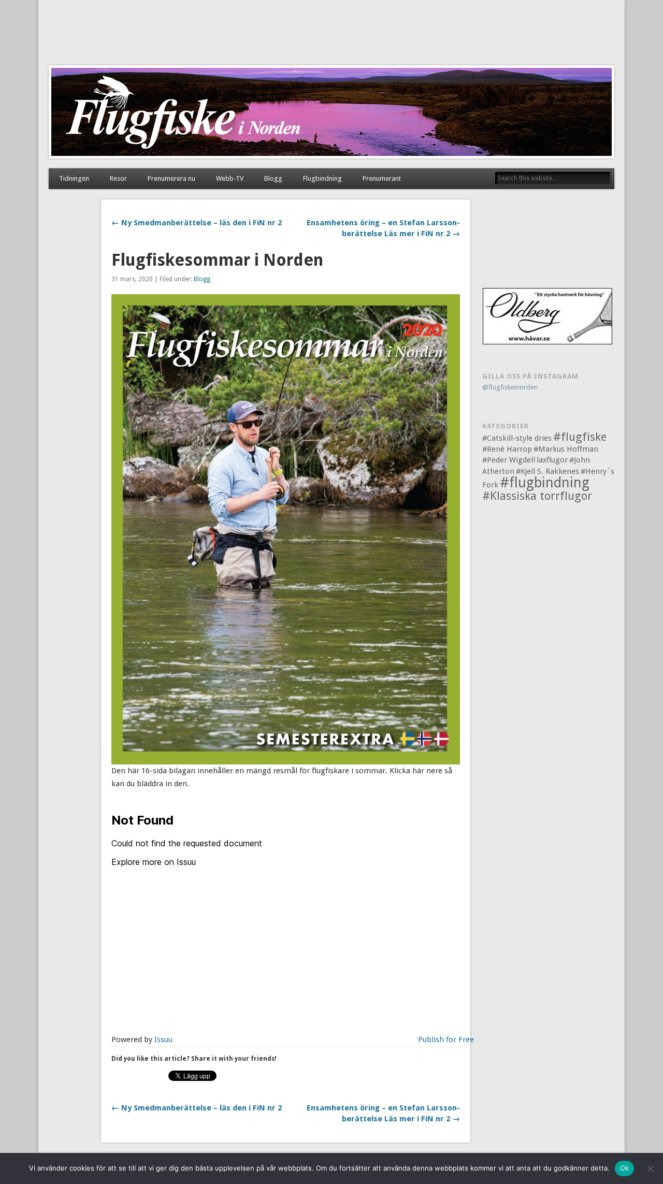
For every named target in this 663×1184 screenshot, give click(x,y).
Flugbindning (322, 178)
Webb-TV (229, 178)
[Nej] (650, 1168)
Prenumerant (382, 178)
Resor (118, 178)
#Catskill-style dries (517, 438)
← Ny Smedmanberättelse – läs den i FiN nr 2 (196, 222)
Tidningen (74, 178)
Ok (624, 1168)
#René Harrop (507, 449)
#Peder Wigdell (508, 460)
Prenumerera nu (171, 178)
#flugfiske (580, 436)
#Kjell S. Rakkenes (547, 471)
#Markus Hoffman (566, 449)
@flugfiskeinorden (510, 387)
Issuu (163, 1039)
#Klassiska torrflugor (537, 495)
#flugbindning (544, 482)
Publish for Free (446, 1039)
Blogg (273, 178)
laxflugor (552, 460)
